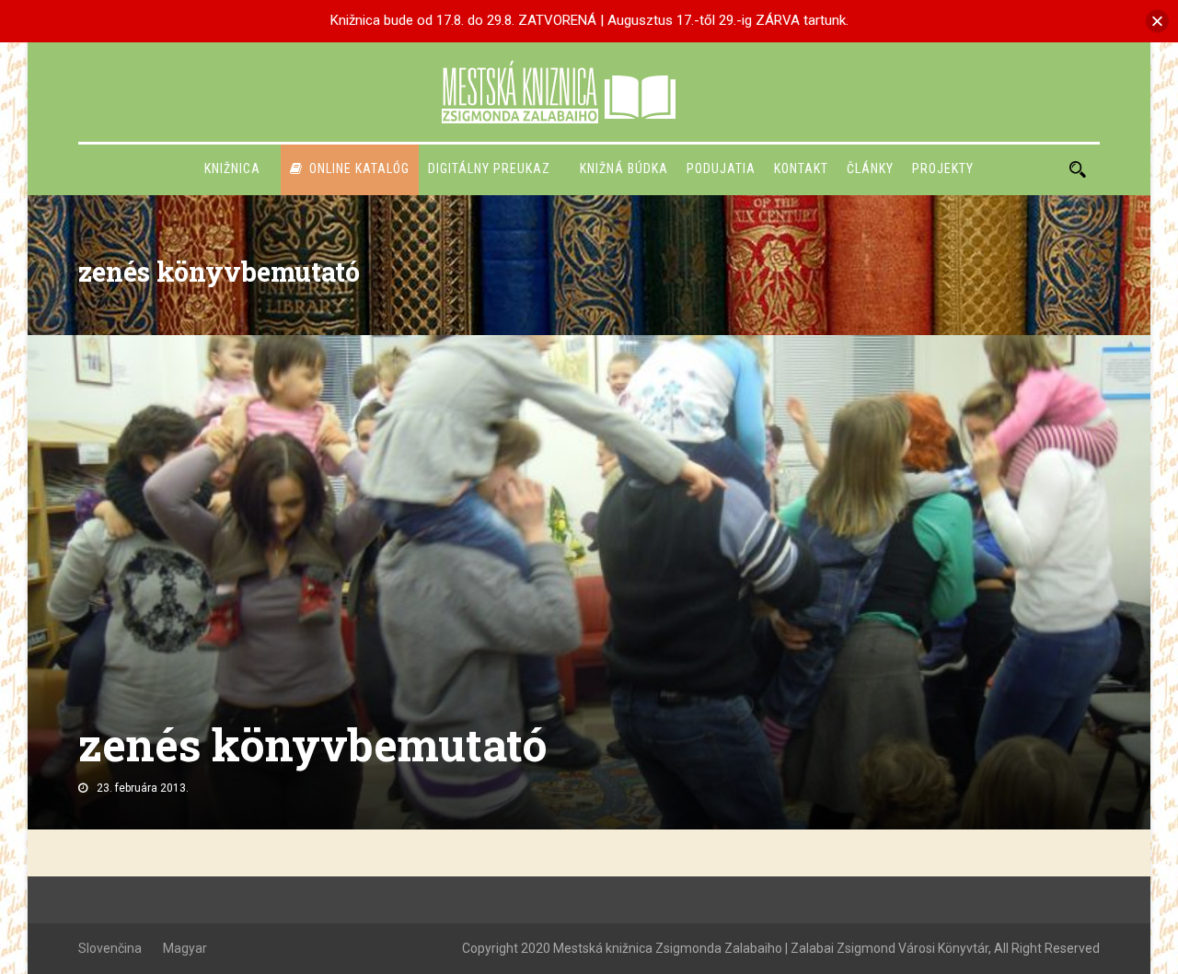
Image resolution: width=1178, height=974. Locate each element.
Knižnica (232, 168)
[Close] (1157, 20)
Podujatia (721, 168)
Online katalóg (359, 168)
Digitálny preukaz (489, 168)
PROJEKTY (943, 168)
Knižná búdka (624, 168)
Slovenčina (110, 948)
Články (870, 168)
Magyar (185, 948)
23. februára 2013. (143, 788)
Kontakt (801, 168)
